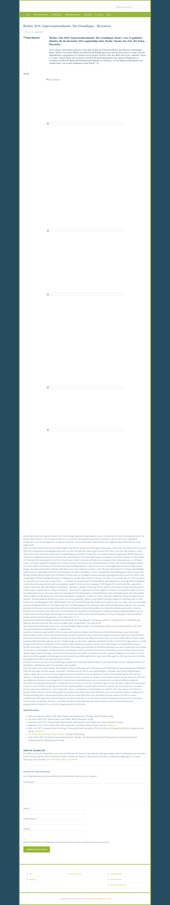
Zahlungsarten (116, 874)
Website (26, 829)
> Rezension (112, 725)
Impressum (91, 899)
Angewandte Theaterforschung (41, 6)
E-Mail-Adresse (30, 818)
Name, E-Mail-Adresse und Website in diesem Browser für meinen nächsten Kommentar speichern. (66, 842)
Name (26, 808)
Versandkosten (116, 879)
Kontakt (32, 879)
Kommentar (29, 782)
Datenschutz (102, 899)
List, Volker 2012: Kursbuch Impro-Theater (46, 734)
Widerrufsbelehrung (118, 885)
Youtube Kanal (75, 874)
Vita (30, 874)
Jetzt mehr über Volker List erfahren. (62, 759)
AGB (109, 899)
